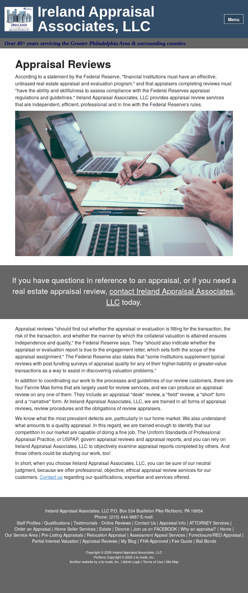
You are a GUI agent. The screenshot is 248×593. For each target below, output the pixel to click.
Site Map (172, 561)
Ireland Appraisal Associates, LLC (96, 19)
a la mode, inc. (109, 561)
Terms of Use (153, 561)
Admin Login (131, 561)
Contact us (51, 476)
